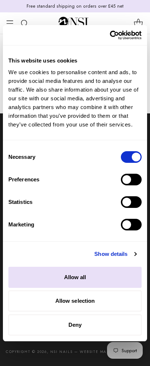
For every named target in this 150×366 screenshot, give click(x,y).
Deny (75, 325)
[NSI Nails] (75, 23)
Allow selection (75, 301)
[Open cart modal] (138, 23)
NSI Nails (61, 351)
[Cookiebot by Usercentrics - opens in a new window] (110, 35)
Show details (110, 254)
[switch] (131, 179)
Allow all (75, 277)
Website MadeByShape (105, 351)
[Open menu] (9, 23)
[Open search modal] (24, 23)
